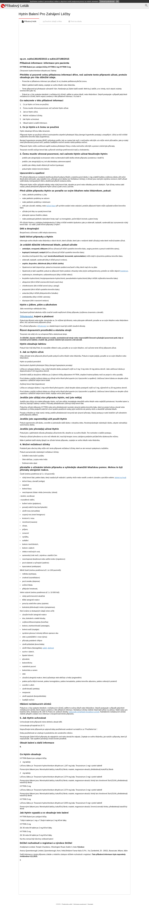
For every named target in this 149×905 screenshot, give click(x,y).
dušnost (51, 648)
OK (117, 1)
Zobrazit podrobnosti (107, 1)
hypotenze (124, 271)
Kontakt (90, 904)
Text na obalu (76, 21)
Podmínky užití (67, 904)
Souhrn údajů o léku (53, 21)
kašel (45, 648)
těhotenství (42, 326)
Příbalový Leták (17, 6)
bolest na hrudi (120, 477)
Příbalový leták (30, 21)
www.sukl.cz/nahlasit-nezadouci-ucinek (84, 712)
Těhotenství (26, 316)
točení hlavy (51, 206)
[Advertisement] (9, 101)
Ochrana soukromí (80, 904)
